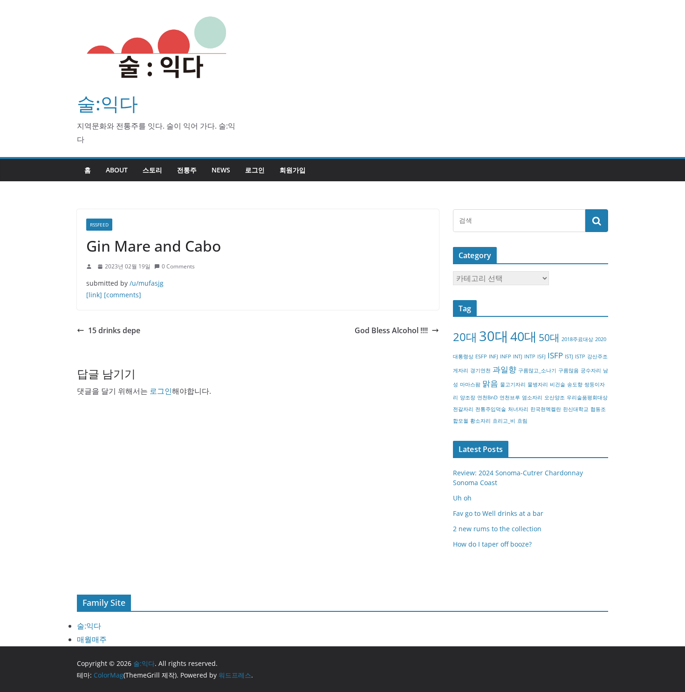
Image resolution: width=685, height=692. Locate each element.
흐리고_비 (504, 421)
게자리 (460, 370)
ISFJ (541, 356)
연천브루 (510, 397)
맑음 (490, 383)
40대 (523, 336)
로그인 (255, 169)
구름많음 (568, 370)
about (117, 169)
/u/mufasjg (147, 283)
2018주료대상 (577, 339)
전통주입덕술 (490, 409)
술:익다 (107, 103)
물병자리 (537, 384)
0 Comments (178, 266)
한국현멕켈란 (545, 409)
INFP (505, 356)
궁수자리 (591, 370)
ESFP (481, 356)
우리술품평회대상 (587, 397)
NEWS (221, 169)
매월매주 (92, 639)
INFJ (493, 356)
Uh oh (462, 497)
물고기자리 (513, 384)
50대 (549, 337)
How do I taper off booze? (492, 544)
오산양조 (554, 397)
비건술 (557, 384)
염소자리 (532, 397)
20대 (465, 336)
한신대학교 (576, 409)
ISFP (555, 355)
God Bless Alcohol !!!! (391, 330)
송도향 (574, 384)
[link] (94, 294)
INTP (529, 356)
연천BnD (487, 397)
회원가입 (293, 169)
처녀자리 (518, 409)
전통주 (187, 169)
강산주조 (597, 356)
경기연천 (480, 370)
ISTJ (569, 356)
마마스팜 (470, 384)
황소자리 (480, 421)
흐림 (522, 421)
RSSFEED (99, 224)
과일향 (504, 369)
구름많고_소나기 (537, 370)
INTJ (517, 356)
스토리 (152, 169)
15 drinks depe (114, 330)
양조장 (467, 397)
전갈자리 (463, 409)
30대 (493, 336)
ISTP (580, 356)
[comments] (122, 294)
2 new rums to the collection (497, 528)
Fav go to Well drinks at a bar (498, 513)
